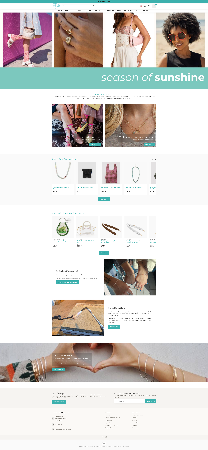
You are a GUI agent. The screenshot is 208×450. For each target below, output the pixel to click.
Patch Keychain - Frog (59, 241)
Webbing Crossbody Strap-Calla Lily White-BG (134, 241)
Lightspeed (109, 446)
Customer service (59, 401)
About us (107, 415)
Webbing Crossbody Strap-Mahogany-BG (109, 241)
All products (135, 428)
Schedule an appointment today (67, 282)
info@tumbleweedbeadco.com (63, 429)
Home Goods (78, 10)
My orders (134, 417)
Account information (137, 415)
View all (103, 252)
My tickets (134, 420)
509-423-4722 (58, 424)
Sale (137, 10)
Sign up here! (114, 326)
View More (103, 199)
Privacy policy (109, 420)
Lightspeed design (117, 446)
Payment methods (110, 423)
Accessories (109, 10)
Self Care (98, 10)
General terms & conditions (112, 417)
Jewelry (67, 10)
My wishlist (135, 423)
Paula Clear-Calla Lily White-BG (86, 241)
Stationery (128, 10)
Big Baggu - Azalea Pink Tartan (110, 187)
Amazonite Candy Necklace (134, 187)
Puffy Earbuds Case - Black (85, 187)
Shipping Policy (109, 428)
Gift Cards (146, 10)
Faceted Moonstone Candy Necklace (61, 188)
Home (60, 10)
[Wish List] (149, 6)
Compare (134, 425)
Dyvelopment (126, 446)
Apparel (89, 10)
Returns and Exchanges (111, 425)
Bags (119, 10)
